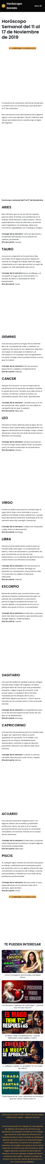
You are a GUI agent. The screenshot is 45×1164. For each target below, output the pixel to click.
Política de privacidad (34, 1114)
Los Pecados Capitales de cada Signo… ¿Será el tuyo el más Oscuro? (22, 1006)
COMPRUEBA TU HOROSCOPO (23, 48)
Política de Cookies (15, 1117)
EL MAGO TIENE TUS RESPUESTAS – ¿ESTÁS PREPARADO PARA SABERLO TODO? (22, 1037)
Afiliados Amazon (32, 1117)
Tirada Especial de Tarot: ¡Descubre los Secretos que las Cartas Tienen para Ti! (22, 1097)
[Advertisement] (22, 77)
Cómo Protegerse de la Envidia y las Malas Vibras (22, 976)
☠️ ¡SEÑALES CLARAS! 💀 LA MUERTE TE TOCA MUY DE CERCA (22, 1067)
